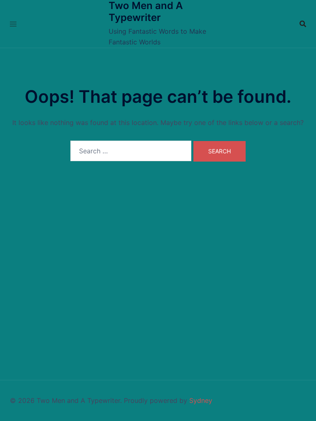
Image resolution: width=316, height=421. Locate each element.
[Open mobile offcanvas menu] (13, 24)
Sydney (200, 400)
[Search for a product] (303, 24)
